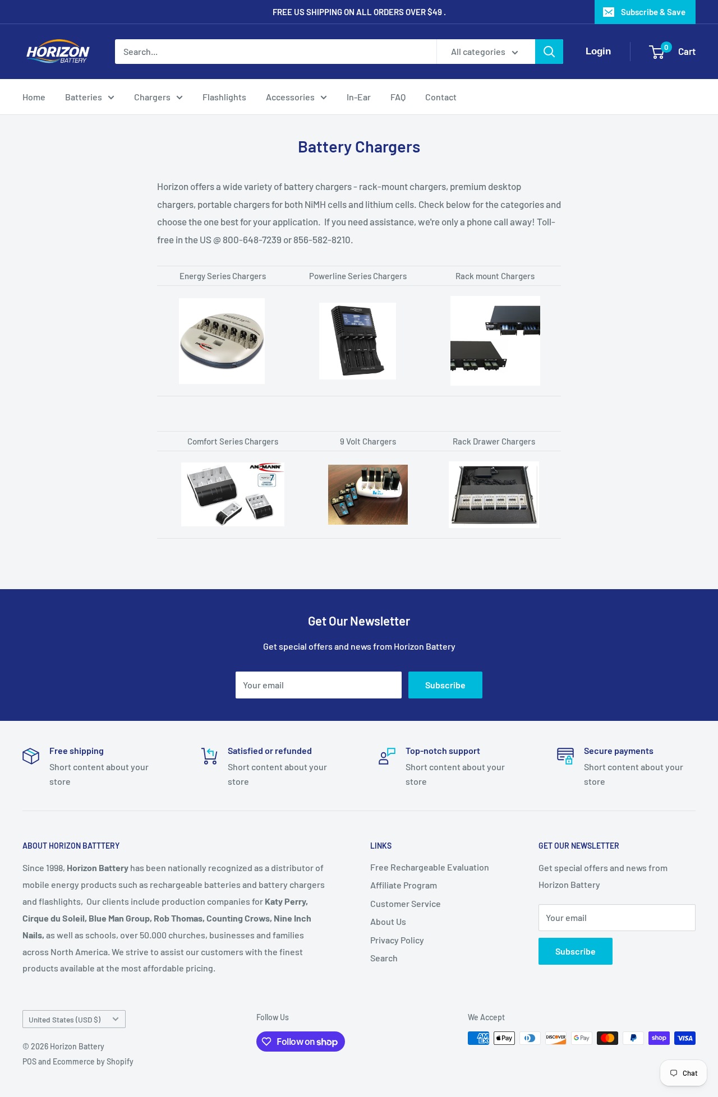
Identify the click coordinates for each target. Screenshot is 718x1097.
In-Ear (359, 96)
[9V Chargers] (368, 464)
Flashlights (224, 96)
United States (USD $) (64, 1019)
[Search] (549, 51)
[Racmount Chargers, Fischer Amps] (495, 341)
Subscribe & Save (653, 12)
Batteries (83, 96)
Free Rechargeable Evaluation (429, 867)
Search (384, 957)
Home (33, 96)
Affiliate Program (403, 885)
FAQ (398, 96)
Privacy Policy (397, 939)
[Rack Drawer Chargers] (494, 461)
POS (29, 1061)
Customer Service (405, 903)
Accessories (290, 96)
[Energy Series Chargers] (222, 298)
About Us (388, 921)
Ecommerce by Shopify (93, 1061)
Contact (441, 96)
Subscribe (445, 684)
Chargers (152, 96)
